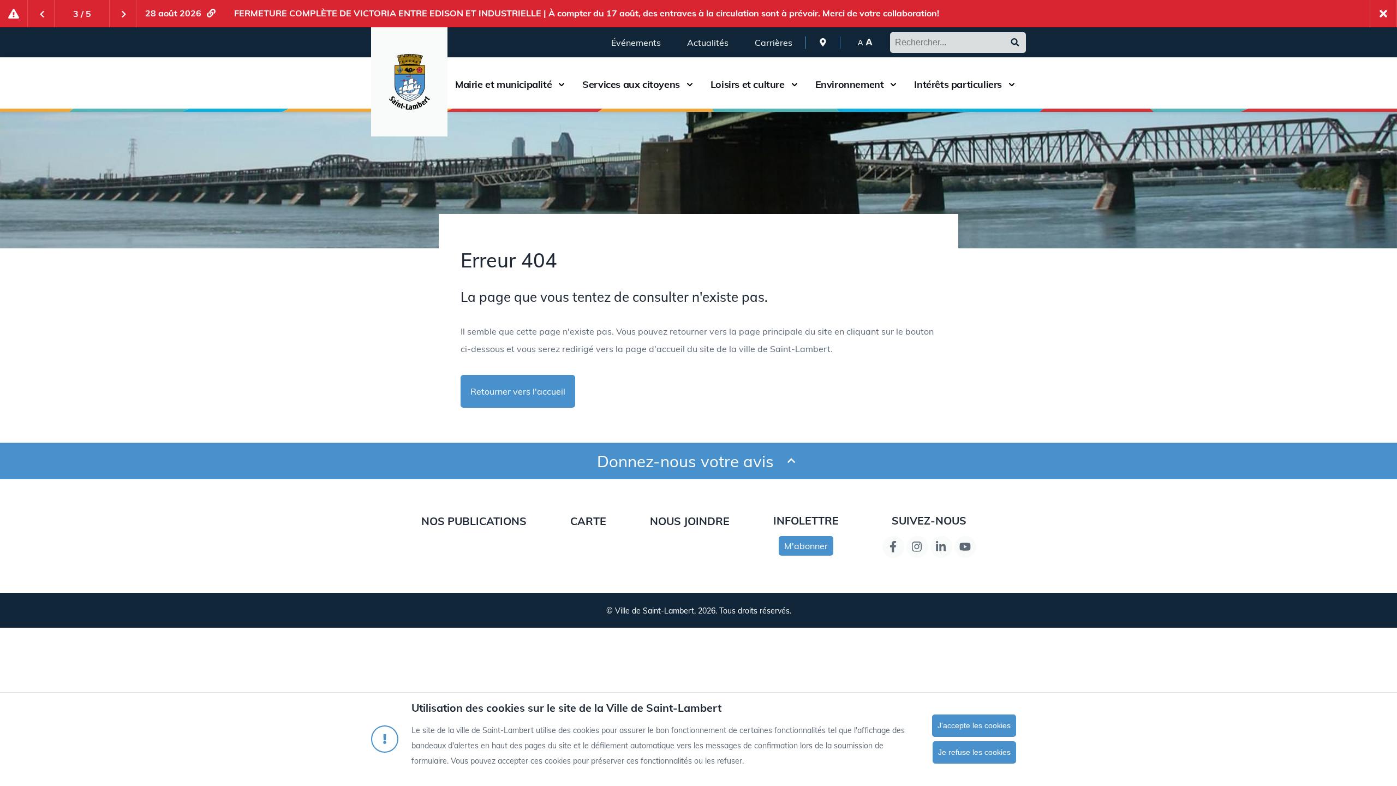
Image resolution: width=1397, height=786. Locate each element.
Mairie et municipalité (503, 84)
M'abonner (806, 545)
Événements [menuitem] (636, 42)
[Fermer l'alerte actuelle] (1383, 13)
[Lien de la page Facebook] (893, 547)
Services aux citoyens (631, 84)
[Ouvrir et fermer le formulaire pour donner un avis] (791, 461)
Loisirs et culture (748, 84)
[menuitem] (822, 42)
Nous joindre (690, 521)
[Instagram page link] (917, 547)
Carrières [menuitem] (773, 42)
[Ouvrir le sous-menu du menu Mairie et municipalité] (561, 84)
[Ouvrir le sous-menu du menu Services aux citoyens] (689, 84)
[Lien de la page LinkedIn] (941, 547)
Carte (588, 521)
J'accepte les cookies (974, 725)
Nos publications (474, 521)
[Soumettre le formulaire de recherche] (1015, 42)
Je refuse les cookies (974, 752)
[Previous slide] (41, 13)
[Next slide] (122, 13)
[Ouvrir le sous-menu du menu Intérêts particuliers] (1011, 84)
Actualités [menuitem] (708, 42)
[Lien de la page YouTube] (965, 547)
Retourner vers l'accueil (517, 391)
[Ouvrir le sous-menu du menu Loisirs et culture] (794, 84)
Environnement (849, 84)
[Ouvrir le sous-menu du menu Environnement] (893, 84)
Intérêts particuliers (958, 84)
